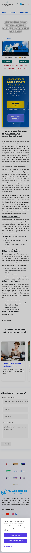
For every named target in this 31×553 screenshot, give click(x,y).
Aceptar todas (15, 535)
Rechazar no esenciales (15, 540)
